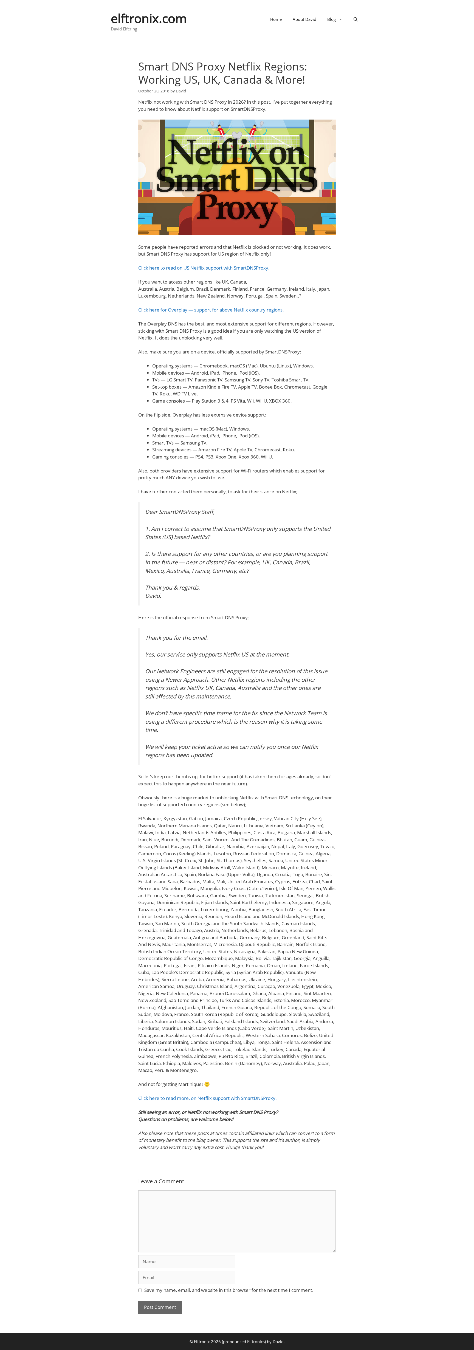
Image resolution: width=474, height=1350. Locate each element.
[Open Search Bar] (355, 19)
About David (304, 19)
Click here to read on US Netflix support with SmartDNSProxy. (204, 268)
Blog (331, 19)
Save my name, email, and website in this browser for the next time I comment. (229, 1290)
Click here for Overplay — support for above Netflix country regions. (211, 310)
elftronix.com (149, 18)
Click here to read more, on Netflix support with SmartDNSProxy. (207, 1098)
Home (276, 19)
